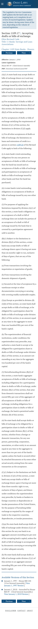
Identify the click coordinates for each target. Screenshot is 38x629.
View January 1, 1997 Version (17, 584)
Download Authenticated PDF (16, 69)
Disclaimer (10, 611)
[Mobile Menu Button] (2, 4)
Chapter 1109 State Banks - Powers (18, 49)
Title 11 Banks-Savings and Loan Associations (17, 43)
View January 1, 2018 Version (16, 594)
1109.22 (20, 145)
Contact (21, 611)
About (30, 611)
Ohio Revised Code (10, 39)
